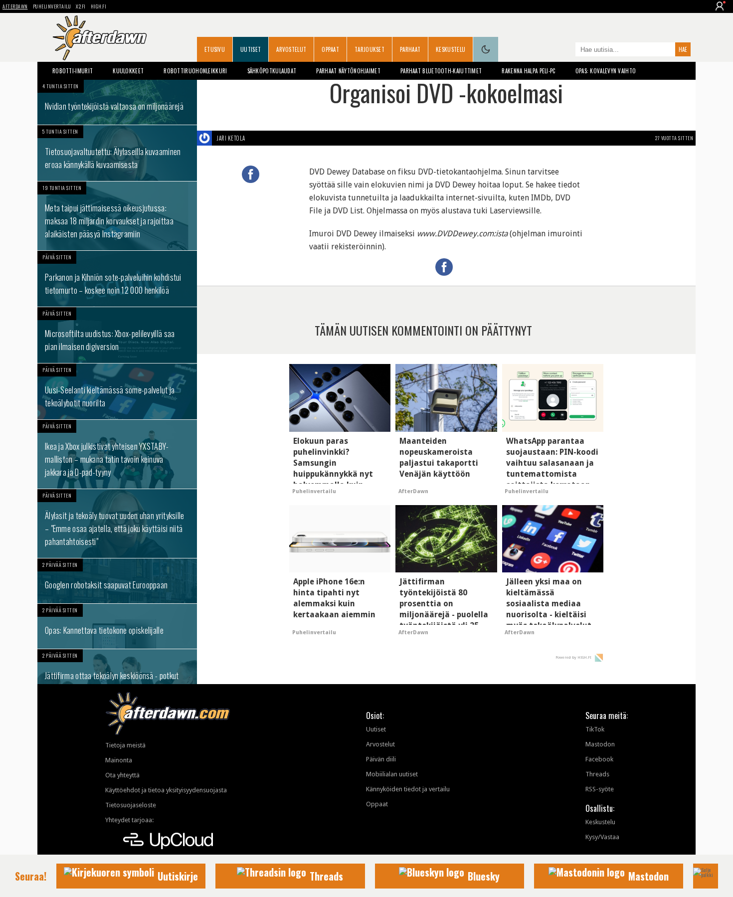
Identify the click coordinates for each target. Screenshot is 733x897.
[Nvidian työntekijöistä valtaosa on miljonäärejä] (117, 102)
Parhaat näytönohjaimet (348, 71)
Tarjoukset (369, 49)
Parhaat (410, 49)
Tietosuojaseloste (130, 805)
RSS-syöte (599, 789)
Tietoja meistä (125, 745)
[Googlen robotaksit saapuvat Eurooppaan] (117, 580)
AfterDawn (15, 6)
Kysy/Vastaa (602, 837)
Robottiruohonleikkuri (195, 71)
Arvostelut (291, 49)
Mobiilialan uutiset (392, 774)
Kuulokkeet (128, 71)
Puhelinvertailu (52, 6)
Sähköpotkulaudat (272, 71)
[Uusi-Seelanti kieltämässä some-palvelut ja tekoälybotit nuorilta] (117, 391)
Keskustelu (450, 49)
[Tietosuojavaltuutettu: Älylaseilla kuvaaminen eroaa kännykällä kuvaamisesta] (117, 153)
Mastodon (600, 744)
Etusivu (214, 49)
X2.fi (81, 6)
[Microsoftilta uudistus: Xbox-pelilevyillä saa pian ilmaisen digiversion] (117, 335)
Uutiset (250, 49)
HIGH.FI (99, 6)
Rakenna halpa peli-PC (528, 71)
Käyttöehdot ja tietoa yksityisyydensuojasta (166, 790)
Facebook (599, 759)
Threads (597, 774)
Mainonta (118, 760)
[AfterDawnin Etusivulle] (99, 37)
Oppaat (330, 49)
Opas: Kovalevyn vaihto (605, 71)
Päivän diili (381, 759)
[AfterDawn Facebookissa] (565, 50)
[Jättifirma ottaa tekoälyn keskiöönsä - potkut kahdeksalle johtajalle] (117, 677)
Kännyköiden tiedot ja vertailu (408, 789)
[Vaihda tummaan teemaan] (485, 49)
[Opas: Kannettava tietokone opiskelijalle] (117, 626)
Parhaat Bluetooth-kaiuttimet (441, 71)
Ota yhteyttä (122, 775)
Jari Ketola (231, 138)
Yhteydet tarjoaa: (129, 820)
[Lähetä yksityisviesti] (257, 138)
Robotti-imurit (72, 71)
